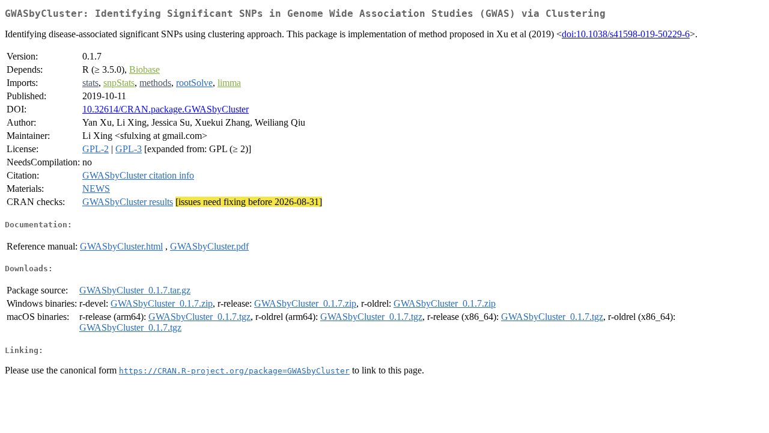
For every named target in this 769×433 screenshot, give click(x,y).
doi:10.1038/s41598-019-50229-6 (626, 34)
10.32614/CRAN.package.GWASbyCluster (165, 109)
